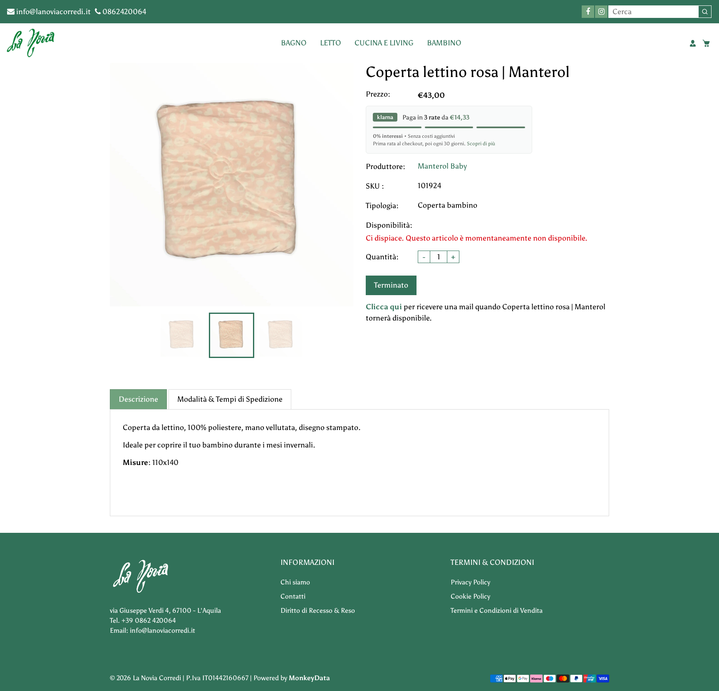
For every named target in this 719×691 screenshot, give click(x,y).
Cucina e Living (384, 42)
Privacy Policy (470, 582)
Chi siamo (295, 582)
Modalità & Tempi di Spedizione (230, 399)
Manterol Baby (442, 166)
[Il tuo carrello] (706, 43)
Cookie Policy (470, 596)
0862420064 (123, 11)
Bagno (294, 42)
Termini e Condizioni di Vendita (497, 610)
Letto (330, 42)
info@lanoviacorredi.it (53, 11)
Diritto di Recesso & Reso (317, 610)
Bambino (444, 42)
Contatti (292, 596)
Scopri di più (481, 144)
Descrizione (138, 399)
